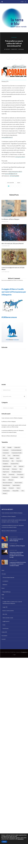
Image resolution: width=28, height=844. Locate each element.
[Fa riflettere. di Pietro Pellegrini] (14, 208)
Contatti (3, 639)
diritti (18, 458)
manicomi (21, 466)
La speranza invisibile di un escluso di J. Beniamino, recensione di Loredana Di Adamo (18, 564)
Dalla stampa (16, 455)
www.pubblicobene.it (7, 137)
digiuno (11, 458)
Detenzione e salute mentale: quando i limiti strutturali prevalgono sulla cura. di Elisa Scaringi (17, 555)
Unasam (4, 493)
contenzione (6, 452)
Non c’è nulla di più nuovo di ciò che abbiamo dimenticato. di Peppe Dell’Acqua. (14, 373)
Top (14, 654)
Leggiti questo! (6, 621)
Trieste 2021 (15, 490)
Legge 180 (5, 607)
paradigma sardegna (16, 471)
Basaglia (9, 447)
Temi (3, 598)
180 (4, 447)
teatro (18, 488)
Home (3, 570)
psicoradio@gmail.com (11, 173)
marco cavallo (6, 469)
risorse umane (18, 482)
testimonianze (6, 490)
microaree (14, 469)
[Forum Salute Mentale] (14, 18)
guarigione (5, 463)
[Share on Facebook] (8, 57)
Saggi (3, 594)
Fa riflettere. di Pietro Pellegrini (10, 219)
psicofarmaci (15, 477)
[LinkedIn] (17, 186)
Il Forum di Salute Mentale (8, 577)
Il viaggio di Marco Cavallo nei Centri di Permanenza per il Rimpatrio (14, 292)
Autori (3, 588)
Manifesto (5, 584)
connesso (9, 280)
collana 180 (17, 447)
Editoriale (14, 368)
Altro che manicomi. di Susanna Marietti (13, 243)
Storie (4, 624)
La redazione (5, 581)
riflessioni (10, 479)
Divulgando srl (24, 652)
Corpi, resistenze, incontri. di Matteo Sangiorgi (12, 418)
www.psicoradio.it (20, 156)
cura (9, 455)
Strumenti (11, 488)
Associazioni (4, 635)
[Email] (20, 57)
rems (4, 479)
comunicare (5, 450)
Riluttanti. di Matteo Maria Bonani (9, 435)
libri (15, 466)
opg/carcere (10, 182)
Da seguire (14, 37)
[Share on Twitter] (12, 57)
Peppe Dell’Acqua (6, 591)
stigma (4, 488)
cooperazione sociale (16, 452)
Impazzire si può (14, 463)
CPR (4, 455)
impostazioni (20, 839)
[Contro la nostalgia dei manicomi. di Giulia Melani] (14, 257)
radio (18, 182)
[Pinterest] (16, 57)
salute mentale (6, 485)
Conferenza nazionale (16, 450)
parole (4, 474)
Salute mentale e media (8, 617)
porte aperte (20, 474)
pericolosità (11, 474)
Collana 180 (4, 632)
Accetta (4, 841)
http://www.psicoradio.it (15, 171)
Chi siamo (4, 574)
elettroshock (6, 461)
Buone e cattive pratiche (8, 610)
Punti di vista (5, 628)
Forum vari (19, 461)
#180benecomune (9, 317)
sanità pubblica (16, 485)
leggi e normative (7, 466)
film (12, 461)
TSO (22, 490)
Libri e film (5, 614)
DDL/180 (5, 458)
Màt (21, 469)
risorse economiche (7, 482)
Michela (8, 49)
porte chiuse (6, 477)
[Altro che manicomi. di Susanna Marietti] (14, 232)
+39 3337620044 (14, 176)
